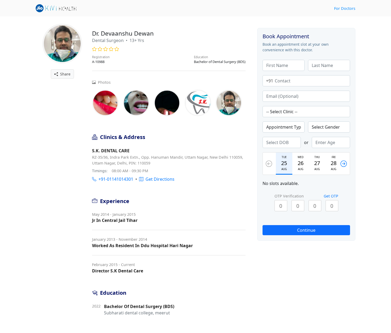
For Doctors (344, 8)
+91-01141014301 (114, 179)
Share (64, 74)
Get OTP (331, 196)
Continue (306, 230)
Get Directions (158, 179)
